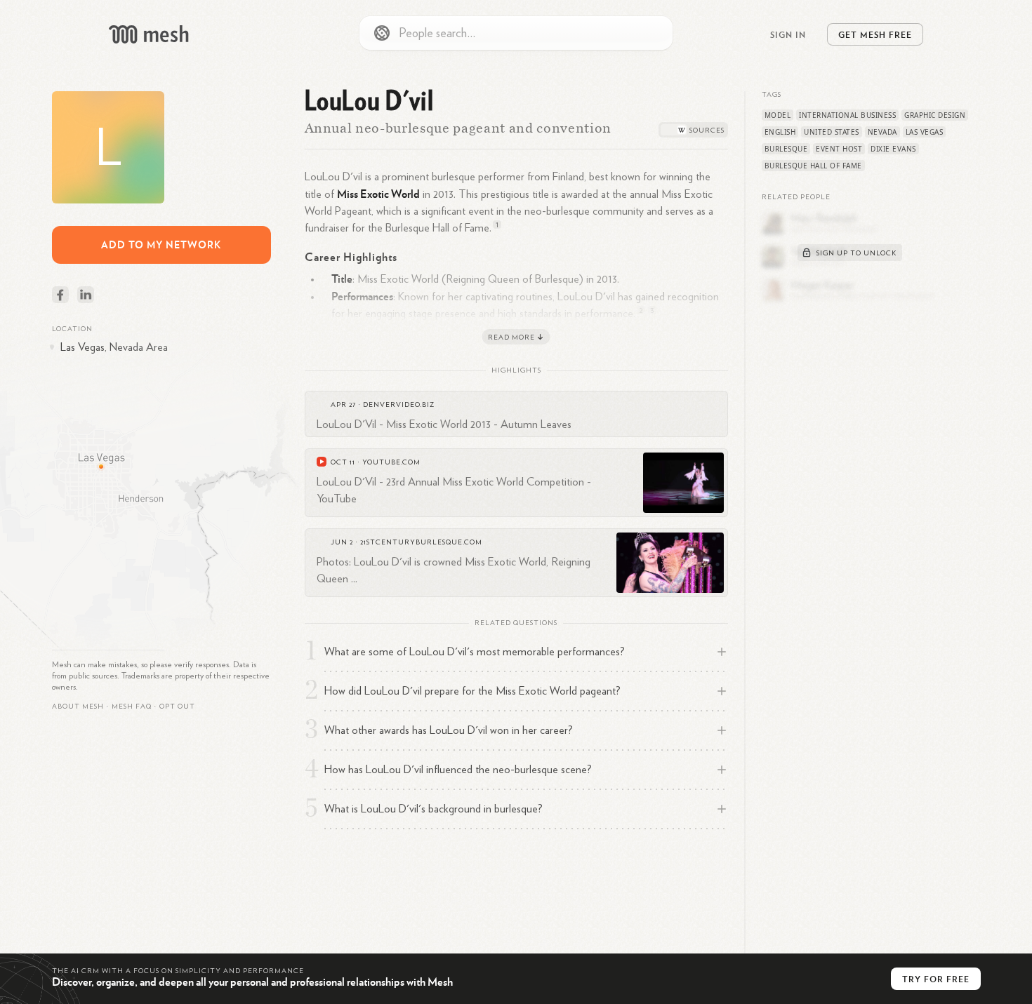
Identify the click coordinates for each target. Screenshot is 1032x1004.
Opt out (177, 706)
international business (847, 115)
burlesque (786, 149)
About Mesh (78, 706)
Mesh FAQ (132, 706)
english (780, 132)
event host (839, 149)
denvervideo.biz (399, 404)
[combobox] (516, 33)
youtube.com (391, 462)
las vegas (925, 132)
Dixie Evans (893, 149)
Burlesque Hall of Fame (813, 165)
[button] (132, 706)
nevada (882, 132)
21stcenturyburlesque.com (421, 542)
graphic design (934, 115)
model (778, 115)
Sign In (788, 34)
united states (831, 132)
